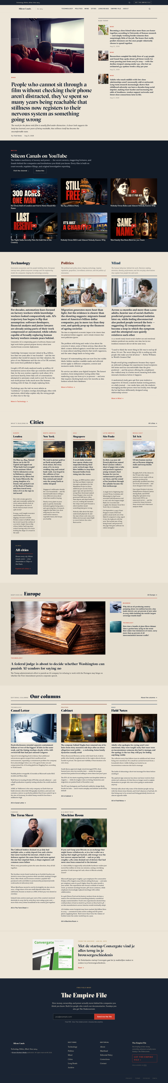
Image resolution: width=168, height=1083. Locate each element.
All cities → (152, 423)
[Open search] (150, 9)
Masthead (104, 1051)
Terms (137, 1078)
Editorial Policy (106, 1055)
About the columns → (149, 697)
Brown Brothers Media (19, 1052)
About (126, 8)
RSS (145, 1065)
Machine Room (72, 815)
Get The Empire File (142, 2)
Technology (67, 8)
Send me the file (104, 1017)
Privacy (129, 1078)
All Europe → (152, 595)
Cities (93, 8)
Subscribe (40, 171)
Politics (79, 8)
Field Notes (119, 710)
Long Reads (103, 8)
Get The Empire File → (143, 1058)
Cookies (146, 1078)
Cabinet (67, 710)
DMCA (155, 1078)
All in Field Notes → (118, 801)
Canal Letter (20, 710)
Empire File (116, 8)
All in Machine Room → (69, 921)
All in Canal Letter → (18, 803)
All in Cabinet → (67, 796)
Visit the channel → (21, 171)
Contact (103, 1063)
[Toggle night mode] (129, 2)
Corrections (105, 1059)
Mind (87, 8)
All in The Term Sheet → (19, 908)
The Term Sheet (22, 815)
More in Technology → (19, 401)
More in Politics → (68, 387)
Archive (71, 1067)
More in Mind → (117, 398)
